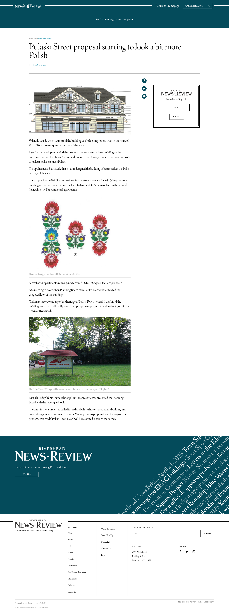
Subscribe (27, 474)
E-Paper (71, 585)
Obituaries (72, 565)
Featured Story (45, 39)
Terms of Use (183, 602)
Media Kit (105, 542)
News (70, 533)
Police (70, 546)
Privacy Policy (196, 602)
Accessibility (209, 602)
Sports (70, 539)
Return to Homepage (167, 5)
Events (70, 552)
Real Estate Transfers (77, 572)
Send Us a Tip (107, 535)
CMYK (42, 603)
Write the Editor (108, 528)
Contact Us (106, 548)
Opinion (71, 559)
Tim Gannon (39, 65)
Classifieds (72, 578)
